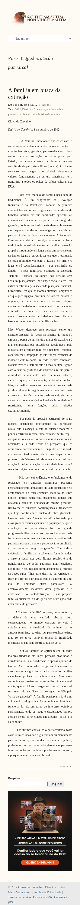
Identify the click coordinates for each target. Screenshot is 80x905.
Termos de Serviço (19, 897)
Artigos (46, 104)
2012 (18, 109)
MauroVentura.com (19, 892)
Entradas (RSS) (42, 897)
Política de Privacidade (47, 892)
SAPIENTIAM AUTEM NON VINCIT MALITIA (40, 17)
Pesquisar (14, 778)
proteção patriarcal (19, 114)
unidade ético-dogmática (45, 114)
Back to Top (66, 767)
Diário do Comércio (33, 109)
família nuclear (55, 109)
